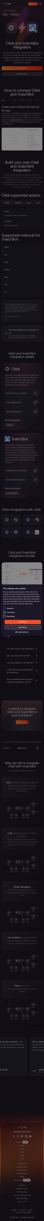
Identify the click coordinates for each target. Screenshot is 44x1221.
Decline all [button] (22, 627)
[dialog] (22, 610)
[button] (22, 632)
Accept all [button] (23, 622)
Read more (28, 604)
